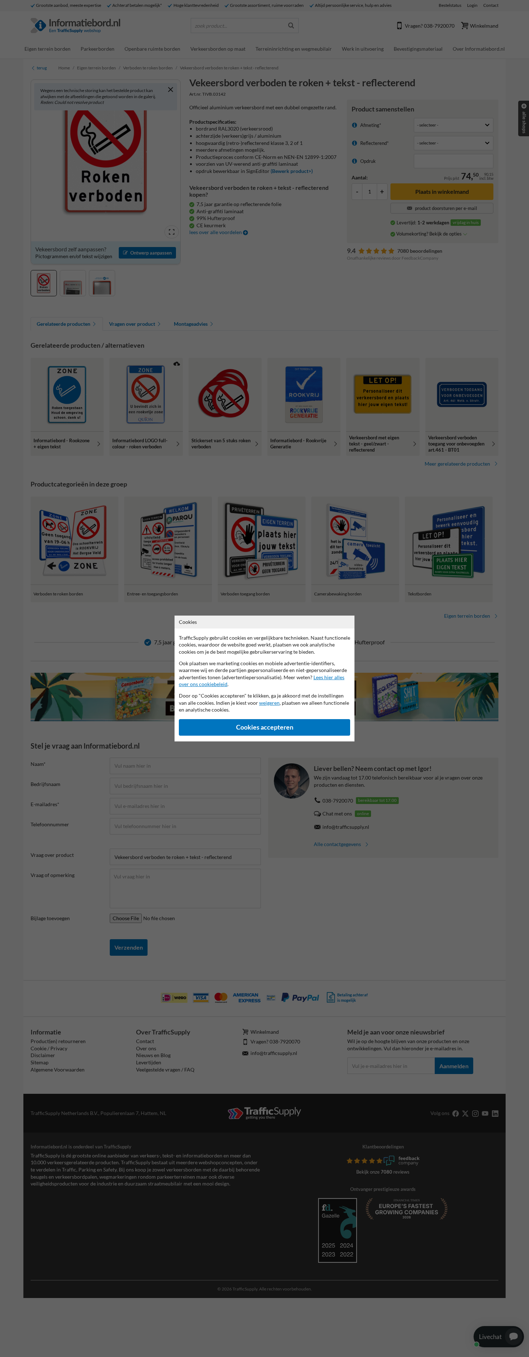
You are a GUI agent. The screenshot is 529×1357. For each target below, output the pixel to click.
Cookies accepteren (264, 727)
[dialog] (264, 678)
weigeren (269, 703)
